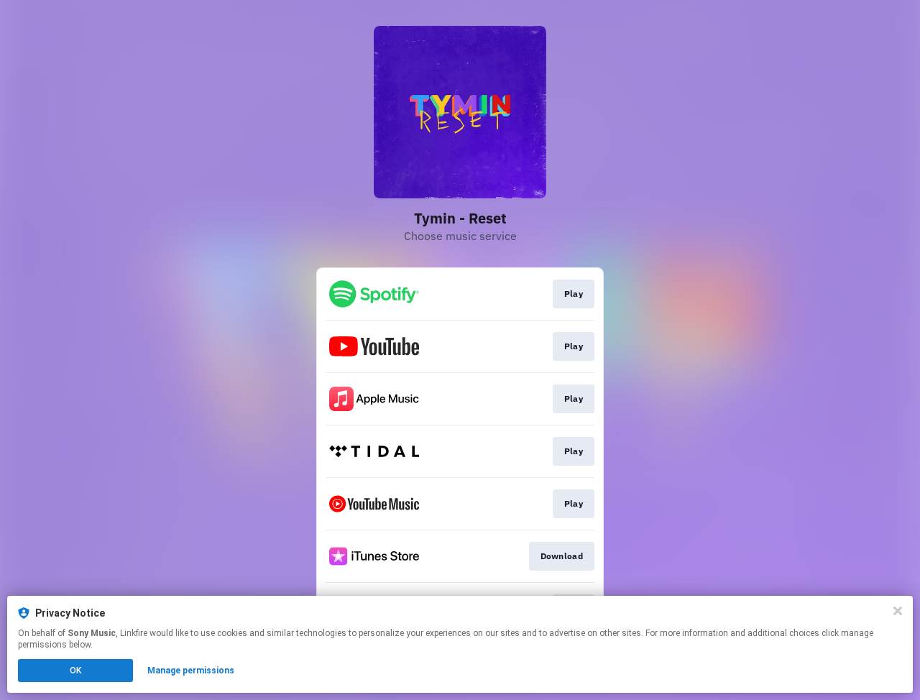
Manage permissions (190, 671)
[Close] (897, 610)
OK (75, 671)
